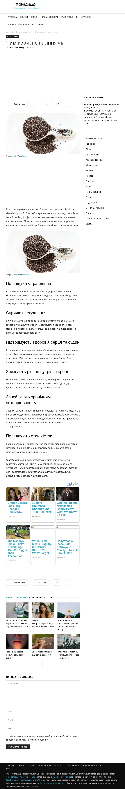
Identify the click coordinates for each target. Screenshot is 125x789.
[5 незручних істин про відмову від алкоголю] (43, 641)
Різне (88, 186)
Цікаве (89, 223)
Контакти (37, 24)
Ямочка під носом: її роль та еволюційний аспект (16, 655)
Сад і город (67, 17)
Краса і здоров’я (49, 17)
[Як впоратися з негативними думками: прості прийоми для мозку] (68, 610)
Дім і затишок (83, 17)
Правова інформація (18, 24)
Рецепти (90, 181)
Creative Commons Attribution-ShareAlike (24, 780)
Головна (12, 17)
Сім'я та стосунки (95, 207)
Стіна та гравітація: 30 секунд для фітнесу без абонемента (68, 655)
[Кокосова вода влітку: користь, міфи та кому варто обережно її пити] (17, 610)
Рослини (90, 197)
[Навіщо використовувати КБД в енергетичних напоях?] (43, 610)
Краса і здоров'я (23, 32)
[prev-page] (40, 664)
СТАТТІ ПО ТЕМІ (16, 597)
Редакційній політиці (61, 777)
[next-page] (45, 664)
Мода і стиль (92, 165)
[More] (66, 104)
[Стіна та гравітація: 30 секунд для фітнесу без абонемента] (68, 641)
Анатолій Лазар (16, 47)
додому (9, 32)
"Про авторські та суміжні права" (21, 777)
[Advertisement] (62, 72)
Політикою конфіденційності (53, 783)
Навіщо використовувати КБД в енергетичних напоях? (43, 623)
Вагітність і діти (94, 138)
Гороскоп (91, 143)
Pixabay (25, 156)
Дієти (88, 149)
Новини (24, 17)
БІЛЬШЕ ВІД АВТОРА (41, 597)
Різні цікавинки (93, 191)
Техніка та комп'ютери (97, 218)
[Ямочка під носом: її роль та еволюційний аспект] (17, 641)
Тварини (90, 213)
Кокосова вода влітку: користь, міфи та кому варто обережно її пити (17, 623)
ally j (16, 156)
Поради (34, 17)
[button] (115, 17)
